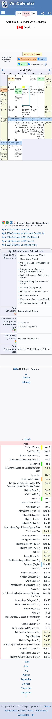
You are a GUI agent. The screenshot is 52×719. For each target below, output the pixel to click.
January (26, 377)
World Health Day (32, 494)
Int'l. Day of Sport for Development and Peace (22, 469)
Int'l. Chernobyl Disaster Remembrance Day (40, 126)
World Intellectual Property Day (40, 136)
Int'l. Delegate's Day (33, 123)
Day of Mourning (33, 636)
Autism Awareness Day (18, 79)
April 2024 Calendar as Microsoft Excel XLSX (23, 233)
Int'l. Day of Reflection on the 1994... (3, 95)
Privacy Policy (11, 710)
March (27, 439)
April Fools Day (33, 451)
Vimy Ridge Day (33, 506)
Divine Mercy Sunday (3, 90)
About (47, 706)
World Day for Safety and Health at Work (3, 157)
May (27, 661)
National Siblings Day (31, 515)
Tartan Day (48, 85)
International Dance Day (29, 648)
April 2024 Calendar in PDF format (18, 241)
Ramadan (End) (18, 92)
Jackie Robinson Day (11, 109)
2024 (29, 70)
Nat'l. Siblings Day (25, 93)
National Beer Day (32, 490)
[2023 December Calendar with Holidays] (26, 374)
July (26, 670)
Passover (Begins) (11, 119)
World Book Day (33, 581)
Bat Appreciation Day (25, 109)
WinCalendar (21, 3)
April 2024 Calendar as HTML (15, 229)
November (26, 688)
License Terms (26, 710)
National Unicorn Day (31, 502)
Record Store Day (32, 556)
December (26, 692)
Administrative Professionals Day (25, 123)
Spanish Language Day (18, 127)
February (26, 382)
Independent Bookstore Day (27, 632)
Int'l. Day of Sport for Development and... (48, 80)
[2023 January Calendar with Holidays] (26, 696)
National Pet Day (32, 519)
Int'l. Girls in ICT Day (33, 126)
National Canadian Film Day (28, 544)
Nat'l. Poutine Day (33, 93)
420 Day (47, 109)
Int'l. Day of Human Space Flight (40, 90)
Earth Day (10, 122)
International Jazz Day (30, 652)
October (26, 683)
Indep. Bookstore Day (48, 123)
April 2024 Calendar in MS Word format (20, 237)
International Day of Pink (29, 511)
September (26, 679)
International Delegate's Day (27, 600)
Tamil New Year (33, 531)
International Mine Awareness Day (25, 459)
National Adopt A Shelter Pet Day (25, 656)
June (26, 666)
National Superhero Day (3, 151)
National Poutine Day (31, 523)
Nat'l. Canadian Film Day (26, 113)
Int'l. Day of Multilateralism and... (26, 131)
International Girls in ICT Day (27, 604)
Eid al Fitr (18, 89)
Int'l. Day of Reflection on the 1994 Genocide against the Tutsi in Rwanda (23, 485)
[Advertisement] (26, 40)
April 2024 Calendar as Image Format (19, 244)
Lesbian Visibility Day (40, 131)
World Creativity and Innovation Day (3, 121)
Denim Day (25, 127)
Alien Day (40, 122)
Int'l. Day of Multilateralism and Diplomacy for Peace (21, 595)
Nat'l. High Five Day (33, 109)
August (26, 675)
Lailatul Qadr (34, 463)
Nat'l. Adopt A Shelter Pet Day (18, 151)
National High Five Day (30, 548)
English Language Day (18, 123)
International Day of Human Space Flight (22, 527)
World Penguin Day (33, 133)
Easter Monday (32, 447)
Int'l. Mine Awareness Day (33, 79)
